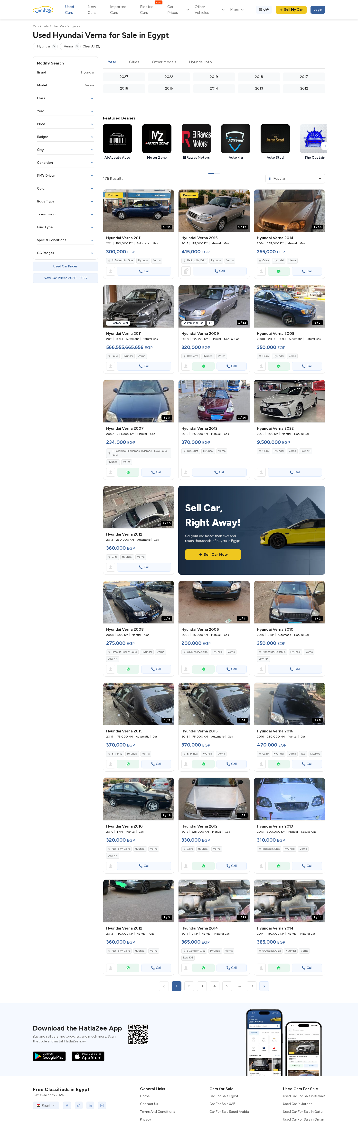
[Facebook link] (67, 1105)
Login (317, 10)
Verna (156, 260)
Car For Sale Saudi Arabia (229, 1112)
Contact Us (149, 1104)
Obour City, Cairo (197, 652)
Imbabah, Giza (271, 848)
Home (145, 1096)
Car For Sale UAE (222, 1104)
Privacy (145, 1119)
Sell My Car (293, 10)
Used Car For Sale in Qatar (303, 1112)
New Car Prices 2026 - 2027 (66, 278)
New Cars (92, 9)
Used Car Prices (65, 266)
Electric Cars (150, 9)
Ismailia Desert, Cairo (124, 652)
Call (146, 271)
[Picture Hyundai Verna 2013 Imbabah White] (289, 799)
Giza (114, 556)
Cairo (266, 260)
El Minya (117, 753)
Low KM (306, 451)
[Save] (168, 195)
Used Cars (69, 9)
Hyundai (143, 260)
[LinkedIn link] (90, 1105)
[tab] (112, 62)
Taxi (303, 753)
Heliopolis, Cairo (196, 260)
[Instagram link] (102, 1105)
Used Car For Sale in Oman (303, 1119)
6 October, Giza (196, 950)
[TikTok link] (79, 1105)
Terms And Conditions (157, 1112)
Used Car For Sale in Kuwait (304, 1096)
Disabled (315, 753)
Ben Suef (192, 451)
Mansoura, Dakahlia (274, 652)
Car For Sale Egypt (223, 1096)
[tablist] (214, 62)
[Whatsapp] (279, 271)
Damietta (192, 356)
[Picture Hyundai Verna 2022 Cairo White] (289, 401)
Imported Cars (118, 9)
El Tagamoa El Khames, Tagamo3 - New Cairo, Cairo (139, 453)
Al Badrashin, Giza (122, 260)
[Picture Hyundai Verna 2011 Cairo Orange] (138, 306)
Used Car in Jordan (297, 1104)
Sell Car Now (216, 554)
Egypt (46, 1105)
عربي (266, 8)
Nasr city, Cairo (121, 848)
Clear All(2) (91, 46)
